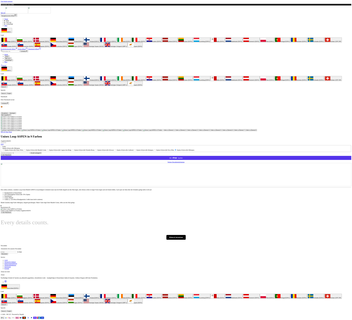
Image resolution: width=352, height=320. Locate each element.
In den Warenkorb (6, 155)
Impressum (7, 267)
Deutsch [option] (3, 93)
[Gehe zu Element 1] (11, 130)
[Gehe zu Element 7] (132, 130)
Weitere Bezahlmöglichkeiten (176, 162)
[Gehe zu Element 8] (153, 130)
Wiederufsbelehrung (10, 265)
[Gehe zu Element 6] (112, 130)
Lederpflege (9, 24)
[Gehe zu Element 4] (72, 130)
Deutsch (3, 87)
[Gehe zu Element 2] (31, 130)
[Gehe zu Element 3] (51, 130)
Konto (4, 65)
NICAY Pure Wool (6, 132)
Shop (7, 20)
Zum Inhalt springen (6, 1)
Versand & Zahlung (10, 262)
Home (6, 19)
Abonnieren (4, 254)
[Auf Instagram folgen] (5, 282)
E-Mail (20, 252)
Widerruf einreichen (176, 237)
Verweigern (12, 113)
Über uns (8, 22)
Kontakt (6, 268)
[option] (8, 39)
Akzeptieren (4, 113)
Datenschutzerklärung (10, 263)
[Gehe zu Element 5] (92, 130)
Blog (5, 25)
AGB (6, 260)
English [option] (9, 93)
